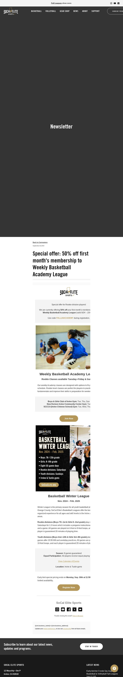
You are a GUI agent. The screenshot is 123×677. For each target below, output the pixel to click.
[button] (111, 3)
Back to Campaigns (40, 242)
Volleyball (51, 11)
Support (95, 11)
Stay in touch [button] (91, 646)
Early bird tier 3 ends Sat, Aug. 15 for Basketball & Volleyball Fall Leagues (102, 672)
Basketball (36, 11)
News (75, 11)
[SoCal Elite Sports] (11, 11)
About (85, 11)
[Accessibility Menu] (114, 668)
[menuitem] (111, 3)
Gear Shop (65, 11)
